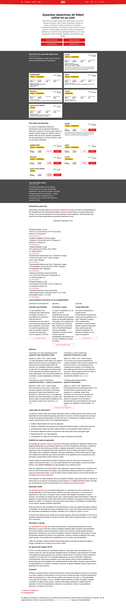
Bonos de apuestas (51, 40)
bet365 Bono (80, 62)
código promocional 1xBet (56, 543)
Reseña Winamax (49, 163)
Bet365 (84, 129)
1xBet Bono (80, 80)
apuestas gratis (37, 490)
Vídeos (39, 2)
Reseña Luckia (84, 163)
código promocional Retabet (74, 483)
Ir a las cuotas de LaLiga (40, 338)
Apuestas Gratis (52, 44)
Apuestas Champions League (63, 344)
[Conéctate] (96, 2)
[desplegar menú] (22, 2)
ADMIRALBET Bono (45, 80)
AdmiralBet (49, 151)
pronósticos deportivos (60, 210)
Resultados (28, 2)
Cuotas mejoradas (86, 338)
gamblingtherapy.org (62, 600)
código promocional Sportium (42, 475)
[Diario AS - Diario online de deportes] (63, 2)
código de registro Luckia (78, 511)
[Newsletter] (92, 2)
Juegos (87, 2)
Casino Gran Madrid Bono (45, 111)
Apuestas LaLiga (74, 44)
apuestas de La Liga (39, 526)
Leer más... (33, 378)
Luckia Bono (80, 96)
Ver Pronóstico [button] (34, 236)
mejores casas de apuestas (50, 444)
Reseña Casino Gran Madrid (49, 175)
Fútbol (34, 2)
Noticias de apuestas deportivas (63, 407)
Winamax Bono (45, 96)
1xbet (84, 151)
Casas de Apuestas (74, 40)
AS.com (25, 6)
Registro (92, 129)
